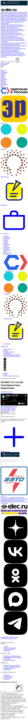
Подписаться (19, 685)
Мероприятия (7, 250)
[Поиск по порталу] (1, 67)
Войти (2, 66)
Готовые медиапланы (9, 660)
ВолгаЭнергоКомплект (7, 393)
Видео (5, 251)
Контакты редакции (9, 668)
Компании (6, 238)
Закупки (6, 245)
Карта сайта (7, 650)
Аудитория (6, 679)
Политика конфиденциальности (12, 356)
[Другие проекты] (1, 95)
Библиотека (7, 247)
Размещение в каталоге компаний (13, 657)
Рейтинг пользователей (10, 648)
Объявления (7, 244)
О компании (7, 353)
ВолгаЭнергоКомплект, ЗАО (8, 407)
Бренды (6, 240)
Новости (6, 236)
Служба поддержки (9, 351)
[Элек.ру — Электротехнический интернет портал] (8, 11)
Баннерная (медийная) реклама (12, 656)
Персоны (6, 241)
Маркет (6, 243)
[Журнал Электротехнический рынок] (14, 514)
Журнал (6, 350)
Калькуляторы (7, 252)
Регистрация (4, 64)
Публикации (7, 237)
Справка (6, 646)
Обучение (6, 248)
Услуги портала (8, 349)
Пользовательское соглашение (12, 354)
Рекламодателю (8, 677)
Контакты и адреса (6, 409)
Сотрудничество (8, 676)
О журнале (6, 674)
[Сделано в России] (14, 93)
